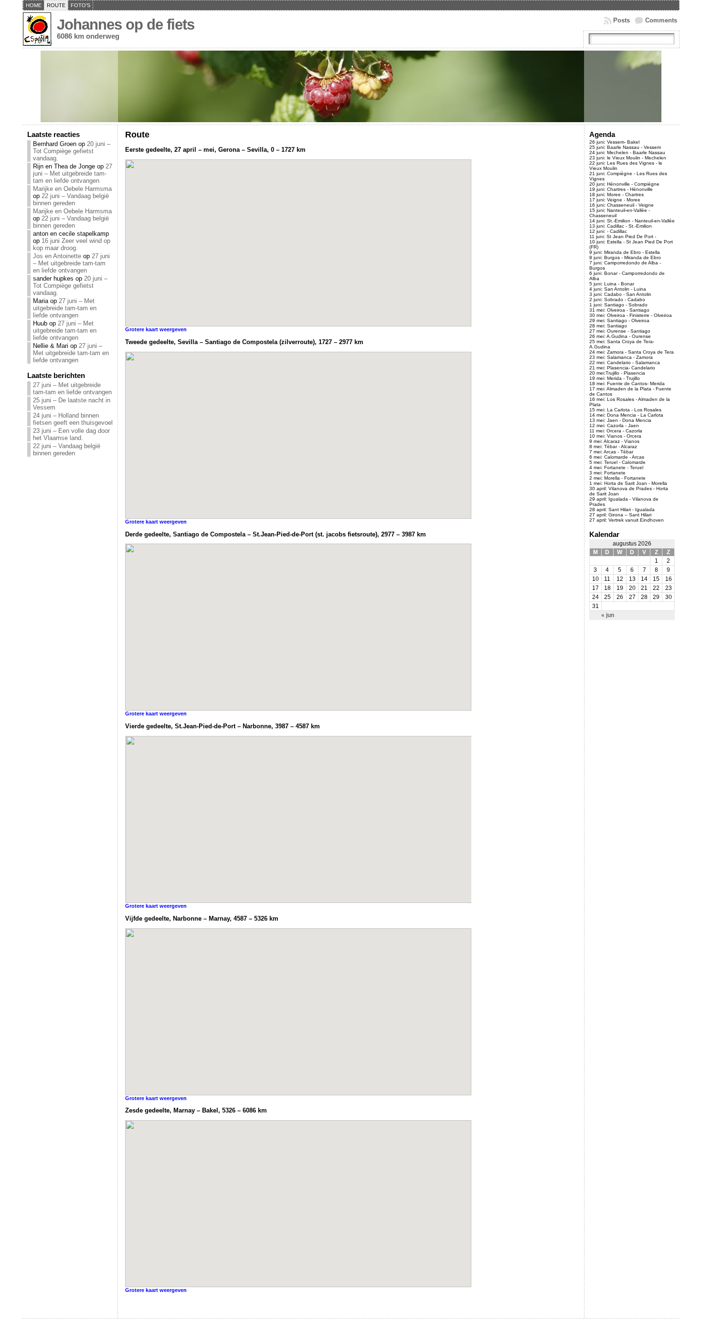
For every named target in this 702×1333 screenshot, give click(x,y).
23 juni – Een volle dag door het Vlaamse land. (71, 434)
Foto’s (80, 5)
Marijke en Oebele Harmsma (72, 188)
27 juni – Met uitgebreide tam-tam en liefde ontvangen (72, 173)
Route (56, 5)
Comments (661, 20)
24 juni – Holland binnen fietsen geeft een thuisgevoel (73, 419)
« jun (607, 615)
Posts (621, 20)
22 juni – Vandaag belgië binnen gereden (71, 199)
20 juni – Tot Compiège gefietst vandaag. (71, 151)
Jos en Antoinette (57, 256)
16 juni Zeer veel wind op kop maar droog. (71, 244)
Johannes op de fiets (125, 24)
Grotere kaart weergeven (156, 329)
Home (34, 5)
